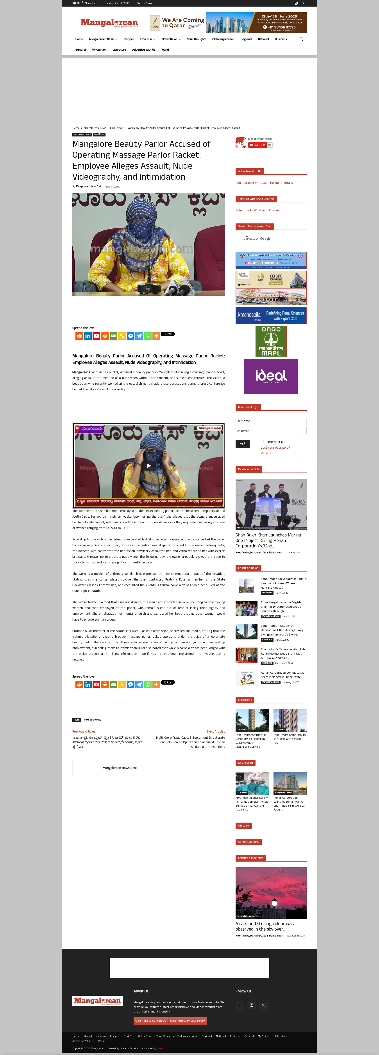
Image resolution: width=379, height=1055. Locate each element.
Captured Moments (250, 858)
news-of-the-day (92, 720)
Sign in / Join (145, 3)
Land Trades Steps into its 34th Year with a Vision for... (290, 739)
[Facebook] (289, 3)
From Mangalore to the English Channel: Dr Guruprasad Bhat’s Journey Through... (281, 607)
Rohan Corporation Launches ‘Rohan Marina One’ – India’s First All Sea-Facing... (290, 804)
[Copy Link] (122, 336)
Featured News (248, 568)
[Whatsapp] (148, 336)
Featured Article (248, 469)
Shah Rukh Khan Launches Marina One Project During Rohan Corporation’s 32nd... (268, 541)
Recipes (129, 39)
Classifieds (267, 640)
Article (240, 528)
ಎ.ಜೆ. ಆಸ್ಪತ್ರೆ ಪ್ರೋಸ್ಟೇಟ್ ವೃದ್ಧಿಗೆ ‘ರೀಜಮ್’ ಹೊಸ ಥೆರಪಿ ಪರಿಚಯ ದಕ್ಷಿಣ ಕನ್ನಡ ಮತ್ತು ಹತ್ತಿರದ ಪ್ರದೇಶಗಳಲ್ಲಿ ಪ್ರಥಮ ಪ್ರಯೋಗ (107, 743)
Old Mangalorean (223, 39)
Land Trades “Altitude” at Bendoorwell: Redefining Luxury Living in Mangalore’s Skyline (282, 630)
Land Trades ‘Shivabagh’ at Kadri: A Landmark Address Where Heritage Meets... (284, 584)
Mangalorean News (101, 39)
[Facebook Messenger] (130, 336)
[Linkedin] (88, 336)
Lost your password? (275, 448)
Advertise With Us (143, 50)
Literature (119, 50)
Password (242, 431)
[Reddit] (79, 336)
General (80, 50)
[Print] (105, 336)
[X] (303, 3)
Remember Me (275, 442)
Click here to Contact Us (150, 1021)
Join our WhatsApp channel (256, 199)
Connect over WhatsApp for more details (264, 183)
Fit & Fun (146, 39)
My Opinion (99, 50)
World (165, 50)
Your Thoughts (196, 39)
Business (281, 39)
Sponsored (245, 763)
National (263, 39)
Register (267, 454)
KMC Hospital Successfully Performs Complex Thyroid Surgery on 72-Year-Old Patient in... (252, 804)
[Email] (113, 336)
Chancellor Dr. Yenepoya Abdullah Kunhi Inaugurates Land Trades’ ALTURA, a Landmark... (283, 654)
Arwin (160, 1049)
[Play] (148, 465)
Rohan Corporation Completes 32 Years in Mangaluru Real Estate (282, 675)
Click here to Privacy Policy (187, 1021)
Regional (246, 39)
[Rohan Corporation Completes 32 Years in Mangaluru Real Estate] (246, 678)
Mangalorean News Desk (88, 187)
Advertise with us (249, 171)
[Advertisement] (189, 88)
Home (79, 39)
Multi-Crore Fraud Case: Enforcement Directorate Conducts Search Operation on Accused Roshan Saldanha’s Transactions (190, 743)
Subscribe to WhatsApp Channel (258, 211)
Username (243, 421)
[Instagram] (296, 3)
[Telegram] (139, 336)
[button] (301, 40)
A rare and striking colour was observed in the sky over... (265, 927)
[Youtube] (96, 336)
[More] (156, 336)
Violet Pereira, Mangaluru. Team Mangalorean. (259, 553)
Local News (116, 128)
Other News (169, 39)
